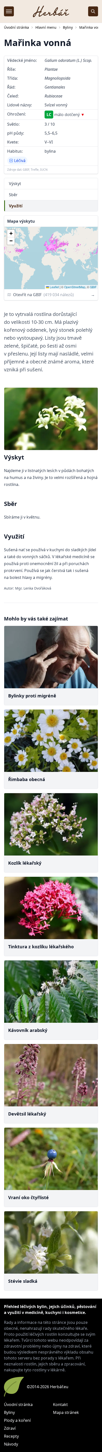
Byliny (68, 27)
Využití (16, 206)
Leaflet (54, 287)
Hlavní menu (45, 27)
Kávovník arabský (27, 1030)
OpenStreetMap (74, 287)
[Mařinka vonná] (51, 418)
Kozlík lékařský (24, 863)
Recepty (11, 1436)
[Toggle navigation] (9, 11)
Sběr (13, 194)
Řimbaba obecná (26, 779)
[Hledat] (93, 11)
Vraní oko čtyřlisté (28, 1197)
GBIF (93, 287)
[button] (11, 233)
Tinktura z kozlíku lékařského (41, 947)
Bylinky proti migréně (32, 696)
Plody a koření (17, 1420)
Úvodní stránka (16, 27)
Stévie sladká (22, 1281)
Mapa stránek (66, 1412)
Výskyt (15, 183)
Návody (11, 1444)
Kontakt (60, 1404)
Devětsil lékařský (27, 1114)
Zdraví (10, 1428)
